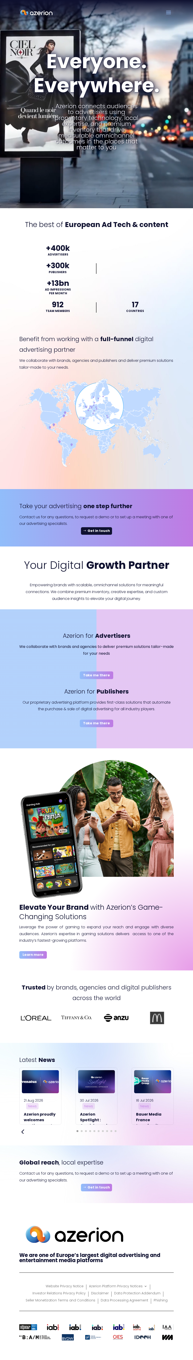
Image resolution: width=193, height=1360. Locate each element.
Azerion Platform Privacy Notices (116, 1286)
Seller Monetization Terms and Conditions (60, 1301)
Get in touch (99, 530)
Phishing (161, 1301)
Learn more (33, 954)
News (32, 1106)
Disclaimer (100, 1294)
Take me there (96, 675)
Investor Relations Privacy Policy (59, 1294)
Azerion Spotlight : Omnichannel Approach (93, 1123)
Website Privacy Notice (65, 1286)
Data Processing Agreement (124, 1301)
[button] (77, 1131)
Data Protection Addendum (137, 1294)
